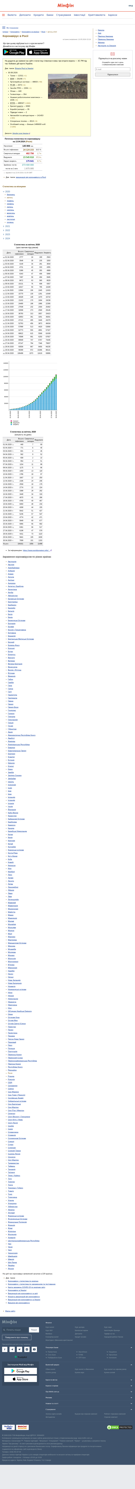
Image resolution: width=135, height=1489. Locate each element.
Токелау (11, 1182)
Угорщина (12, 1203)
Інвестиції (79, 15)
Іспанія (11, 803)
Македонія (12, 918)
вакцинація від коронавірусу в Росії (31, 177)
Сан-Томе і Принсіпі (16, 1095)
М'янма (11, 965)
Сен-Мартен (13, 1107)
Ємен (10, 769)
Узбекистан (13, 1206)
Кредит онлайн (80, 1337)
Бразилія (12, 636)
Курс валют (50, 1327)
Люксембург (13, 887)
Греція (10, 723)
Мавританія (13, 906)
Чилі (10, 1250)
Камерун (11, 825)
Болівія (11, 627)
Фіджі (10, 1228)
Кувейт (11, 862)
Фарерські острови (16, 1216)
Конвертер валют (52, 1337)
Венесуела (12, 667)
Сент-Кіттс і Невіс (15, 1120)
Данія (10, 732)
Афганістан (13, 596)
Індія (10, 788)
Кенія (10, 837)
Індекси (112, 15)
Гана (10, 685)
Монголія (12, 958)
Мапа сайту (10, 1311)
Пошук (34, 1330)
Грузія (10, 726)
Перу (10, 1045)
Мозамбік (12, 949)
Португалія (12, 1051)
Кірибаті (11, 872)
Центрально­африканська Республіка (23, 1241)
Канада (11, 828)
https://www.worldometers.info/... (36, 550)
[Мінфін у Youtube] (34, 1349)
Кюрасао (12, 865)
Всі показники (12, 28)
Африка (101, 42)
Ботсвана (12, 633)
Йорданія (12, 810)
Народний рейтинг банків (113, 1337)
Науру (10, 974)
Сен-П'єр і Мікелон (16, 1110)
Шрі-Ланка (12, 1262)
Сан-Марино (13, 1092)
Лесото (11, 881)
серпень (10, 210)
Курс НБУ (49, 1330)
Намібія (11, 971)
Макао (10, 915)
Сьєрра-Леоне (14, 1154)
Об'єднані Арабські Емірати (20, 1011)
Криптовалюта (96, 15)
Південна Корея (15, 1055)
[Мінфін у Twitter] (19, 1349)
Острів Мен (13, 1020)
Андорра (11, 583)
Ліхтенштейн (13, 899)
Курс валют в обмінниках (84, 1369)
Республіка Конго (15, 1067)
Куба (10, 859)
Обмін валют (50, 1369)
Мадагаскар (13, 909)
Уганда (11, 1200)
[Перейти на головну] (67, 5)
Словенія (12, 1135)
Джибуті (11, 738)
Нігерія (11, 996)
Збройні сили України (20, 133)
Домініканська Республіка (19, 744)
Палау (10, 1030)
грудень (10, 222)
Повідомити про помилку (16, 1337)
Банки (50, 15)
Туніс (10, 1194)
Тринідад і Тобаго (15, 1188)
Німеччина (12, 1005)
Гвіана (10, 701)
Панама (11, 1036)
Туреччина (12, 1197)
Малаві (11, 921)
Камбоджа (12, 822)
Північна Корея (14, 1064)
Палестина (12, 1033)
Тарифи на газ (109, 1334)
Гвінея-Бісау (13, 707)
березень (11, 194)
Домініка (11, 741)
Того (10, 1179)
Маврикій (12, 903)
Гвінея (10, 704)
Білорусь (11, 654)
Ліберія (11, 890)
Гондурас (12, 710)
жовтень (10, 216)
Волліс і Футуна (14, 670)
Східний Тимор (14, 1151)
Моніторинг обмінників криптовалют (59, 1340)
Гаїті (10, 692)
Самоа (11, 1089)
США (10, 1082)
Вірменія (11, 676)
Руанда (11, 1076)
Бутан (10, 651)
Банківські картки (81, 1330)
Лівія (10, 896)
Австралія (12, 561)
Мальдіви (12, 927)
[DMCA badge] (120, 1428)
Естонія (11, 760)
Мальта (11, 930)
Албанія (11, 571)
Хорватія (11, 1237)
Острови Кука (14, 1017)
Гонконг (11, 713)
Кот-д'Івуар (12, 856)
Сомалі (11, 1141)
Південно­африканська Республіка (22, 1061)
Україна (11, 1210)
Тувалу (11, 1191)
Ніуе (10, 1008)
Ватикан (11, 661)
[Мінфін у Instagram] (27, 1349)
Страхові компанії (110, 1417)
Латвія (10, 878)
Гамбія (11, 682)
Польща (11, 1048)
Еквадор (11, 747)
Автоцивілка (50, 1417)
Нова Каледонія (15, 983)
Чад (9, 1244)
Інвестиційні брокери (112, 1330)
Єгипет (11, 766)
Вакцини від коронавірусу (19, 1303)
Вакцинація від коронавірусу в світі (23, 1293)
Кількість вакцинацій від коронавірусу (24, 1297)
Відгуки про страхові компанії (86, 1414)
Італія (10, 806)
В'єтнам (11, 673)
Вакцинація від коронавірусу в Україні (24, 1300)
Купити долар (51, 1372)
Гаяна (10, 689)
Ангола (11, 577)
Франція (11, 1225)
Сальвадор (12, 1086)
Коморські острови (16, 850)
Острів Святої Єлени (17, 1024)
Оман (10, 1014)
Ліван (10, 893)
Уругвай (11, 1213)
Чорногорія (13, 1253)
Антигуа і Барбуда (15, 586)
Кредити (38, 15)
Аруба (10, 592)
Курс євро (108, 1327)
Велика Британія (15, 664)
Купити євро (79, 1372)
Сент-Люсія (13, 1123)
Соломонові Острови (17, 1138)
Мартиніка (12, 940)
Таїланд (11, 1172)
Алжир (10, 574)
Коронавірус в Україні (17, 1290)
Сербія (11, 1126)
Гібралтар (12, 729)
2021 (7, 226)
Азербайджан (14, 568)
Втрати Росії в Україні (24, 68)
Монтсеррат (13, 961)
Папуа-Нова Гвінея (16, 1039)
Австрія (11, 565)
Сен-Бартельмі (14, 1104)
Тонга (10, 1185)
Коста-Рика (13, 853)
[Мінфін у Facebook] (4, 1349)
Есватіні (11, 757)
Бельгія (11, 611)
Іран (10, 794)
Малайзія (12, 924)
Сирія (10, 1129)
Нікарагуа (12, 1002)
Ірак (9, 791)
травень (10, 201)
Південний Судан (15, 1058)
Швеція (11, 1259)
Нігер (10, 992)
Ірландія (11, 797)
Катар (10, 834)
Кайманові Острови (16, 819)
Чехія (10, 1247)
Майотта (11, 912)
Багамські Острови (16, 599)
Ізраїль (11, 782)
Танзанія (11, 1169)
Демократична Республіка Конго (21, 735)
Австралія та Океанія (107, 46)
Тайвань (11, 1166)
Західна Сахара (14, 775)
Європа (101, 30)
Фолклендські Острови (17, 1219)
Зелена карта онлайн (54, 1414)
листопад (11, 219)
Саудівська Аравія (15, 1098)
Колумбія (12, 847)
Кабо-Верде (13, 813)
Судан (10, 1144)
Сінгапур (11, 1157)
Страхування (63, 15)
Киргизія (11, 841)
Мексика (11, 946)
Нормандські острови (17, 989)
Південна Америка (106, 39)
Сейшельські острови (17, 1101)
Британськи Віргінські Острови (21, 639)
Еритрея (11, 754)
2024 (7, 238)
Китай (10, 844)
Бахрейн (11, 608)
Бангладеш (13, 602)
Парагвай (12, 1042)
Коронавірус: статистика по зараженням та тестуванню (32, 1284)
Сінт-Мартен (13, 1160)
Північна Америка (105, 36)
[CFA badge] (36, 1428)
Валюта (12, 15)
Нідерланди (13, 999)
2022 (7, 230)
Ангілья (11, 580)
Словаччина (13, 1132)
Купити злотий (109, 1372)
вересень (11, 213)
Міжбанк (49, 1334)
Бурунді (11, 648)
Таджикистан (13, 1163)
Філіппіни (12, 1231)
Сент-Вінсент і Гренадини (19, 1117)
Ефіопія (11, 763)
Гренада (11, 716)
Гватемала (12, 698)
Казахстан (12, 816)
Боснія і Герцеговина (17, 630)
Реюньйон (12, 1070)
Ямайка (11, 1265)
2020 (7, 191)
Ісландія (11, 800)
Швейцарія (12, 1256)
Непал (10, 977)
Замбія (11, 772)
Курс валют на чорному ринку (115, 1369)
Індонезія (12, 785)
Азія (99, 33)
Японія (11, 1269)
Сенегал (11, 1113)
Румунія (11, 1079)
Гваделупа (12, 695)
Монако (11, 955)
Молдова (12, 952)
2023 (7, 234)
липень (10, 207)
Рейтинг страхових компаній (115, 1414)
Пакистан (12, 1027)
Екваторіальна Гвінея (17, 751)
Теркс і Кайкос (14, 1175)
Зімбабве (12, 778)
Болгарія (11, 623)
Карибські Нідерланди (17, 831)
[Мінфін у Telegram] (12, 1349)
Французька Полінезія (17, 1222)
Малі (10, 934)
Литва (10, 884)
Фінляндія (12, 1234)
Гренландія (13, 720)
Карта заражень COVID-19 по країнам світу (26, 1287)
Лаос (10, 875)
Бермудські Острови (16, 620)
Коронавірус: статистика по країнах (23, 1281)
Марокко (11, 937)
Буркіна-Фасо (14, 645)
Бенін (10, 617)
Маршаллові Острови (17, 943)
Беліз (10, 614)
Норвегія (11, 986)
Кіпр (9, 868)
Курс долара (79, 1327)
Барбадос (12, 605)
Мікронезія (12, 968)
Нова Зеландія (14, 980)
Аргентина (12, 589)
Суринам (12, 1148)
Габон (10, 679)
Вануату (11, 658)
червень (10, 204)
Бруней (11, 642)
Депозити (25, 15)
